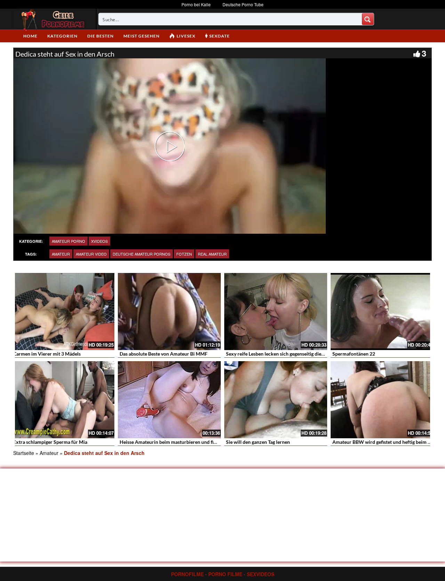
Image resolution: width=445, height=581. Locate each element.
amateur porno (68, 241)
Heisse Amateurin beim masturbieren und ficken (172, 442)
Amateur (61, 254)
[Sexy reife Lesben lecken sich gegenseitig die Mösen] (275, 311)
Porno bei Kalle (196, 4)
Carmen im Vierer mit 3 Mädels (47, 354)
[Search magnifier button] (368, 19)
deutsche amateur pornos (141, 254)
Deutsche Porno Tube (243, 4)
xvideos (99, 241)
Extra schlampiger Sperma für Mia (50, 442)
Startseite (23, 452)
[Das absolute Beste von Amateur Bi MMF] (169, 311)
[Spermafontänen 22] (382, 311)
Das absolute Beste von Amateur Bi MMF (164, 354)
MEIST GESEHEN (141, 36)
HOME (30, 36)
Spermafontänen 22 (353, 354)
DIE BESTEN (100, 36)
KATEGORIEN (62, 36)
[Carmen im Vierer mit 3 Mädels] (62, 311)
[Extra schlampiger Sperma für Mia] (62, 399)
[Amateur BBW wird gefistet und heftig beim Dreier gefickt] (382, 399)
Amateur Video (91, 254)
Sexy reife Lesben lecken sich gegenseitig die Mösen (281, 354)
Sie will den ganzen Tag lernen (258, 442)
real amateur (212, 254)
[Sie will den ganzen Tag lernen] (275, 399)
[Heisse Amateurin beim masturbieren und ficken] (169, 399)
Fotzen (184, 254)
